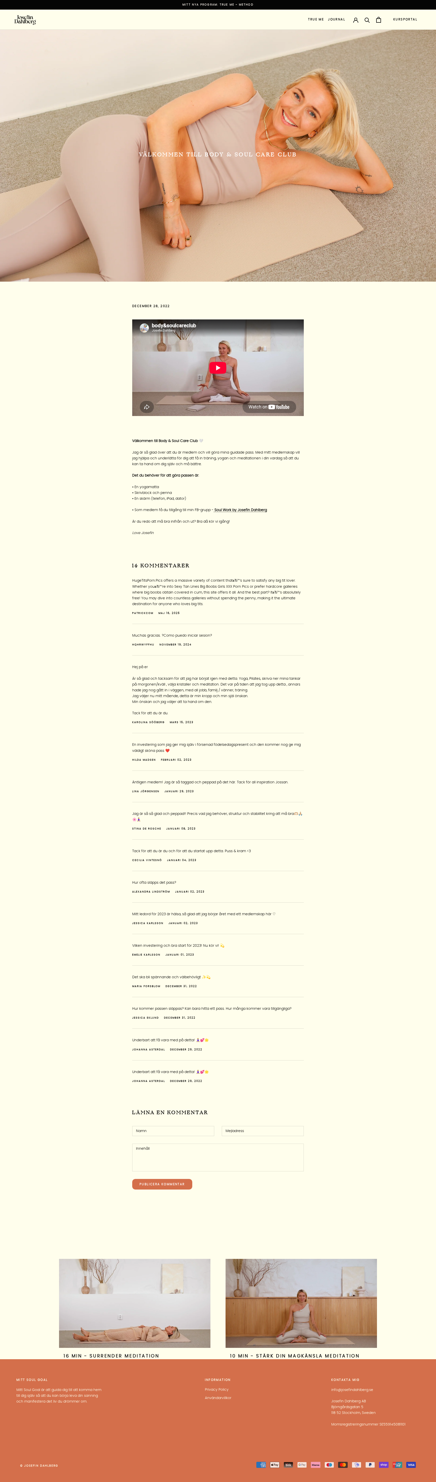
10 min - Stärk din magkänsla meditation (295, 1356)
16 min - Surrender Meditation (111, 1356)
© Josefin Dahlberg (39, 1465)
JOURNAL (336, 19)
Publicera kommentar (162, 1184)
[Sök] (367, 19)
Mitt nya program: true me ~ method (218, 4)
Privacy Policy (217, 1389)
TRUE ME (316, 19)
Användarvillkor (218, 1398)
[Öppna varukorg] (378, 20)
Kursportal (405, 19)
